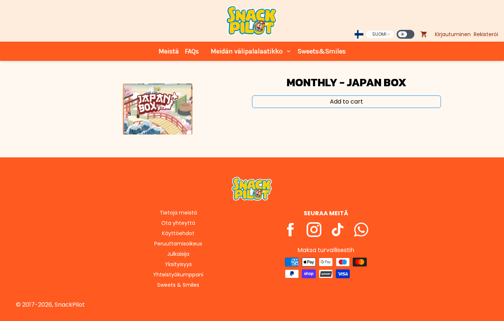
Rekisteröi (486, 34)
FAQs (192, 51)
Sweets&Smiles (321, 51)
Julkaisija (178, 254)
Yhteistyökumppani (178, 274)
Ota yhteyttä (178, 223)
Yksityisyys (178, 264)
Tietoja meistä (178, 212)
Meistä (169, 51)
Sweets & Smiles (178, 285)
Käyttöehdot (178, 233)
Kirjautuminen (453, 34)
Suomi (379, 34)
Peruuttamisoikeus (178, 243)
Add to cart (346, 101)
